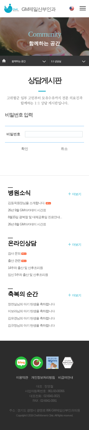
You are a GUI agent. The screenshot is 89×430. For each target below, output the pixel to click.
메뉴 (83, 8)
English (71, 9)
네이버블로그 (21, 363)
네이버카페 (37, 363)
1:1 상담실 (56, 61)
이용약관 (22, 377)
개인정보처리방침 (43, 377)
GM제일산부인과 (38, 9)
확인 (24, 149)
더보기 (76, 194)
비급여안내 (65, 377)
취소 (64, 149)
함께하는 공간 (18, 61)
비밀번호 (13, 134)
